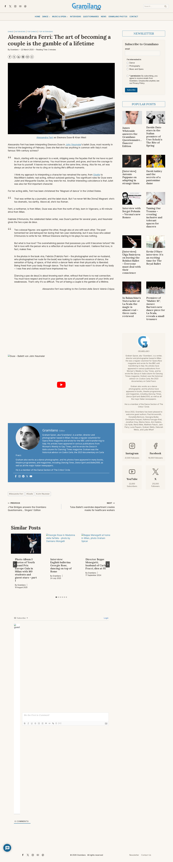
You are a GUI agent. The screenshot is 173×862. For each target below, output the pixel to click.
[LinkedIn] (19, 57)
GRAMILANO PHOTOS (117, 16)
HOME (37, 16)
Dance (132, 63)
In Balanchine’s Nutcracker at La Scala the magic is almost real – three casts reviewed (131, 307)
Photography (134, 66)
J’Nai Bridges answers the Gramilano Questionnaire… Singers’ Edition (27, 506)
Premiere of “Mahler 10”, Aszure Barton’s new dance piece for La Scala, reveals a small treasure (155, 308)
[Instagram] (15, 6)
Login (105, 618)
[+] (60, 723)
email (127, 49)
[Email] (27, 57)
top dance (32, 32)
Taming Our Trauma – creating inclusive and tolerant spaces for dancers (154, 217)
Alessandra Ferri (44, 137)
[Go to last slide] (15, 564)
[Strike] (35, 723)
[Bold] (24, 723)
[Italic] (28, 723)
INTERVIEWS (75, 16)
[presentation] (26, 544)
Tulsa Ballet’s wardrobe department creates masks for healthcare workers (92, 506)
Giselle (96, 174)
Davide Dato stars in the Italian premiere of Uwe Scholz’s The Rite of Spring (154, 136)
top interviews (46, 32)
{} (56, 723)
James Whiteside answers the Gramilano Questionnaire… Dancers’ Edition (132, 137)
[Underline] (32, 723)
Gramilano (14, 50)
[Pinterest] (25, 6)
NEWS (103, 16)
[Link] (53, 723)
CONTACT (133, 16)
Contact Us (146, 855)
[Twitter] (27, 476)
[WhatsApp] (32, 57)
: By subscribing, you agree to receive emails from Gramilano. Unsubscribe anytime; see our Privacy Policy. (144, 79)
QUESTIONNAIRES (91, 16)
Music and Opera (136, 69)
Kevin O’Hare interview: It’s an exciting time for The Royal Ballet (154, 257)
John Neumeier (73, 144)
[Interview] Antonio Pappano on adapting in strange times (130, 177)
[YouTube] (20, 6)
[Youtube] (31, 476)
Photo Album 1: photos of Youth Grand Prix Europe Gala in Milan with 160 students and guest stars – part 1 (26, 570)
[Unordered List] (42, 723)
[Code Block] (49, 723)
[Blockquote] (46, 723)
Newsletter (134, 855)
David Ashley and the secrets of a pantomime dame (154, 177)
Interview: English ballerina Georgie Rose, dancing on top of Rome (61, 565)
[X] (10, 6)
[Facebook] (5, 6)
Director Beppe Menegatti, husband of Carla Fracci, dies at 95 (95, 564)
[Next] (108, 564)
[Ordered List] (39, 723)
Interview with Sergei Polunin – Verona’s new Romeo (131, 213)
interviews (20, 32)
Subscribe (131, 90)
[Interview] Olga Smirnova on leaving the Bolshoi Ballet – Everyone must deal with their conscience (131, 262)
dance (11, 32)
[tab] (56, 597)
